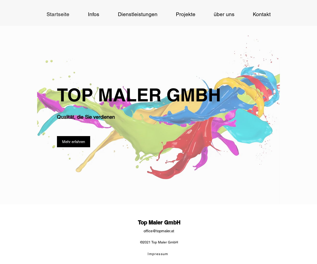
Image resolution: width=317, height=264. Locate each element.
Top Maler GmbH (159, 222)
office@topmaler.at (159, 231)
